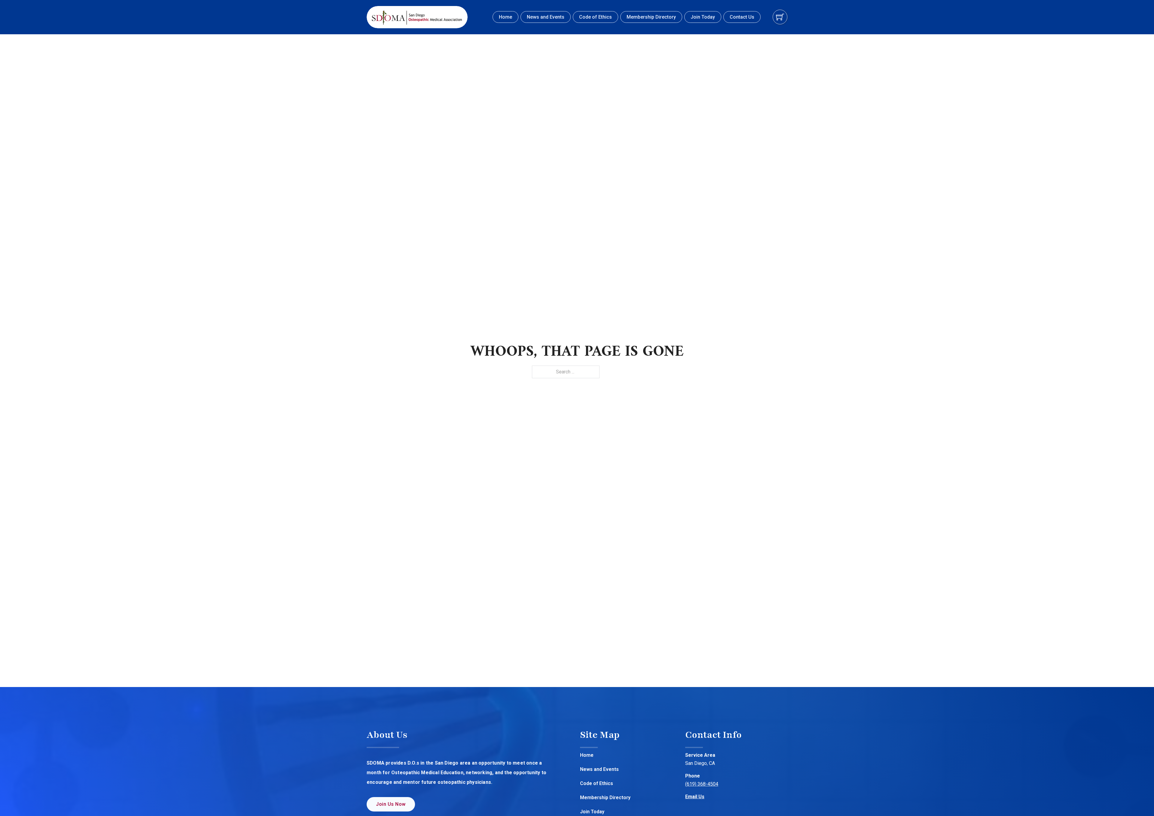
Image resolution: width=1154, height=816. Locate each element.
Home (505, 17)
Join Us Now (391, 804)
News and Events (545, 17)
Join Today (703, 17)
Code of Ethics (595, 17)
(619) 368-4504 (701, 784)
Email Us (694, 796)
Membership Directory (651, 17)
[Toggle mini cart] (780, 17)
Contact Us (742, 17)
